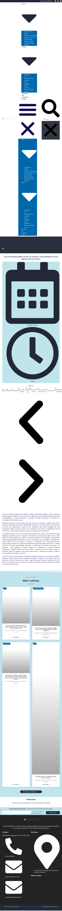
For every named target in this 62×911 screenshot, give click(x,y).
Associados (25, 93)
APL (23, 95)
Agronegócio (27, 74)
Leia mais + (16, 637)
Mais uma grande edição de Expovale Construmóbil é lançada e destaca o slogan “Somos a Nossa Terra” (16, 627)
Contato (24, 99)
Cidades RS (25, 97)
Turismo (26, 91)
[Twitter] (58, 1)
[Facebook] (55, 1)
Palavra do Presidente (29, 89)
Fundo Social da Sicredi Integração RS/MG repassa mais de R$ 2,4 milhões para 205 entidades (46, 629)
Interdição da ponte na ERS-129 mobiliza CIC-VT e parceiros (45, 777)
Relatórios (26, 45)
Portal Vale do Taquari (29, 43)
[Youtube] (61, 1)
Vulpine (31, 908)
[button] (27, 119)
